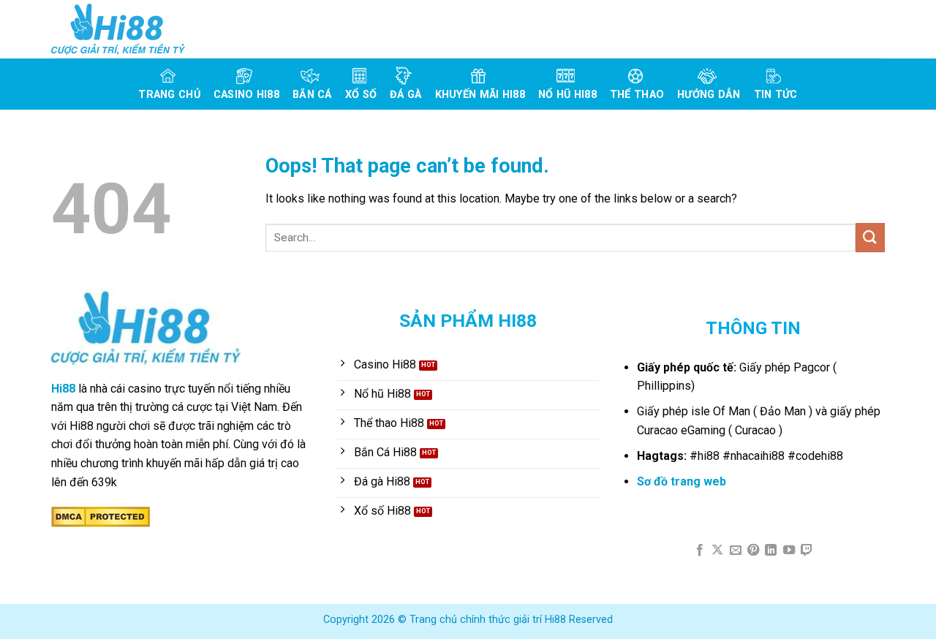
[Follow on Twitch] (806, 550)
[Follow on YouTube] (789, 550)
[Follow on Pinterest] (753, 550)
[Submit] (870, 237)
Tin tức (776, 94)
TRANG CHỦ (169, 94)
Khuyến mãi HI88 (480, 94)
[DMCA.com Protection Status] (100, 516)
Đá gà (405, 94)
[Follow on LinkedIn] (771, 550)
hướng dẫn (709, 94)
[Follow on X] (717, 550)
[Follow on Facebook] (699, 550)
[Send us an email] (735, 550)
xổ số (361, 94)
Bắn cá (312, 94)
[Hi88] (124, 29)
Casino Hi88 (246, 94)
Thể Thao (637, 94)
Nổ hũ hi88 (567, 94)
